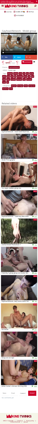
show (25, 76)
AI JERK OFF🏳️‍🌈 (20, 12)
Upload (25, 422)
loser (8, 79)
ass (24, 73)
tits (8, 82)
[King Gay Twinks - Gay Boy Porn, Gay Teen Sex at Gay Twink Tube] (20, 6)
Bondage (20, 86)
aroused (29, 79)
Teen (11, 89)
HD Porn (31, 12)
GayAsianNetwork (14, 67)
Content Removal (15, 422)
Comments (27, 62)
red (29, 76)
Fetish (25, 86)
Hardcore (5, 89)
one (12, 76)
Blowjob (13, 86)
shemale (19, 79)
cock (20, 73)
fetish (4, 76)
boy (27, 73)
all (15, 76)
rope (4, 82)
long (8, 76)
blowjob (10, 73)
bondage (19, 76)
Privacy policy (30, 420)
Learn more (30, 2)
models (13, 79)
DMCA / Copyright (8, 420)
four (24, 79)
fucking (16, 73)
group (31, 73)
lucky (4, 79)
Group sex (32, 86)
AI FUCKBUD (20, 15)
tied (32, 76)
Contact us (20, 420)
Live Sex (9, 12)
